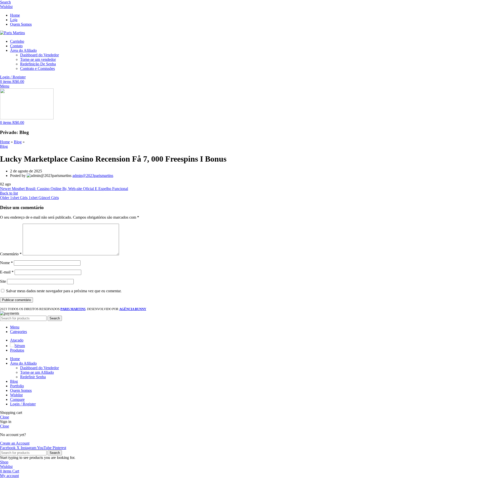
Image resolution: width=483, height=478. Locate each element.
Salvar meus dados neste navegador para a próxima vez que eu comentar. (64, 291)
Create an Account (14, 443)
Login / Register (23, 404)
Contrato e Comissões (37, 68)
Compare (17, 399)
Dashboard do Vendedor (39, 55)
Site (3, 281)
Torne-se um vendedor (38, 59)
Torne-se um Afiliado (37, 372)
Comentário (11, 254)
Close (4, 417)
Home (5, 142)
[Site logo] (12, 33)
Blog (18, 142)
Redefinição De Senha (38, 64)
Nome (6, 263)
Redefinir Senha (33, 377)
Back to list (9, 193)
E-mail (7, 272)
